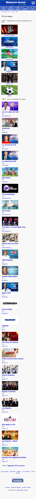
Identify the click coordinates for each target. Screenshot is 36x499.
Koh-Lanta (6, 211)
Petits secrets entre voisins (12, 359)
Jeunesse (5, 181)
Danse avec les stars (10, 243)
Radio (19, 471)
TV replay (13, 11)
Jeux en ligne (5, 471)
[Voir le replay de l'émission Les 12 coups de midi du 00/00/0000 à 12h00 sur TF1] (10, 110)
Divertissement (6, 116)
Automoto (6, 128)
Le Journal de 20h (9, 161)
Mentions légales (16, 487)
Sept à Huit (6, 293)
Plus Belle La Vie (8, 424)
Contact (7, 487)
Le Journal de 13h (9, 145)
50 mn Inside (7, 309)
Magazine (5, 132)
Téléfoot (5, 326)
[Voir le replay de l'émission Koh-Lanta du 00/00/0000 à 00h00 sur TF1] (10, 209)
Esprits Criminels (9, 391)
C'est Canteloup (8, 194)
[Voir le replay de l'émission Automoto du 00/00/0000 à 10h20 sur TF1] (10, 126)
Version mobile (26, 487)
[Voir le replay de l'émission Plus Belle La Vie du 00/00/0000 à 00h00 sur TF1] (10, 423)
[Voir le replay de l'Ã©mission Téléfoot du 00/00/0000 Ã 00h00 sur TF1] (10, 324)
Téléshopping (7, 260)
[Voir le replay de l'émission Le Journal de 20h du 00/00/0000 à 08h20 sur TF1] (10, 159)
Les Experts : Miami (10, 441)
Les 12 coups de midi (10, 112)
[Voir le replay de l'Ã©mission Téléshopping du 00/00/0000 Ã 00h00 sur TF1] (10, 258)
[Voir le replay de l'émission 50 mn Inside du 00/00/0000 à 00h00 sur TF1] (10, 307)
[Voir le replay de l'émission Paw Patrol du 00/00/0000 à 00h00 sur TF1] (10, 176)
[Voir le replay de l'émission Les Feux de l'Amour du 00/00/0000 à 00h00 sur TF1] (10, 340)
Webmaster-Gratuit (6, 11)
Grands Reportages (9, 276)
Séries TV (5, 346)
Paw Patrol (6, 178)
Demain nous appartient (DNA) (14, 457)
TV (32, 9)
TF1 (3, 114)
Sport (3, 329)
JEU (3, 9)
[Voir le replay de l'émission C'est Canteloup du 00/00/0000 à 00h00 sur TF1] (10, 192)
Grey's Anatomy (8, 375)
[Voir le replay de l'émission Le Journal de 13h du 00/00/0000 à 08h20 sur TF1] (10, 143)
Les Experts (6, 408)
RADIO (18, 9)
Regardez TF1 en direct (15, 466)
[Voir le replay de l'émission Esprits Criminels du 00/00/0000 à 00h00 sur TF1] (10, 390)
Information (5, 149)
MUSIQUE (11, 9)
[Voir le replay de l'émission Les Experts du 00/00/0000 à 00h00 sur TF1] (10, 406)
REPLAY (25, 9)
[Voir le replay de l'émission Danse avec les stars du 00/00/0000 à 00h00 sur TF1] (10, 242)
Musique (12, 471)
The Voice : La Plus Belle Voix (13, 227)
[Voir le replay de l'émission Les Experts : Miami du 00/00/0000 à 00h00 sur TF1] (10, 439)
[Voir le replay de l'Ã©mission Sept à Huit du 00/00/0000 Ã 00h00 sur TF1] (10, 291)
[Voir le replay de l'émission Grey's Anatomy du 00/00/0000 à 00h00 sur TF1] (10, 373)
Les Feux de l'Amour (10, 342)
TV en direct (26, 471)
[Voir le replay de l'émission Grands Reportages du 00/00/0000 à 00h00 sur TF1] (10, 274)
